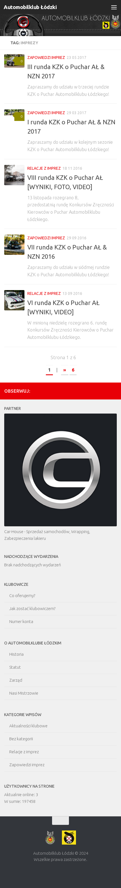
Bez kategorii (21, 738)
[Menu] (114, 7)
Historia (16, 654)
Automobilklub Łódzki (30, 7)
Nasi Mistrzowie (23, 693)
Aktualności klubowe (28, 725)
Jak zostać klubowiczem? (32, 608)
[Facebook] (113, 390)
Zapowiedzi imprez (46, 57)
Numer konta (21, 621)
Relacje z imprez (44, 168)
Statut (15, 667)
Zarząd (15, 680)
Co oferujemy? (22, 595)
